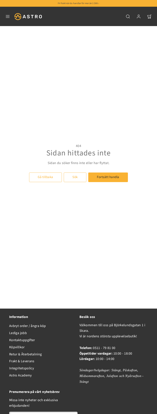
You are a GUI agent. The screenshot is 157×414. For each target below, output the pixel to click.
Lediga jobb (18, 333)
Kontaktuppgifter (22, 340)
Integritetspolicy (21, 368)
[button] (7, 16)
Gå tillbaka (45, 177)
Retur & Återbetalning (25, 354)
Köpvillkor (17, 347)
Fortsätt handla (108, 177)
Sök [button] (75, 177)
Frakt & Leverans (21, 361)
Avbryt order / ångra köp (27, 326)
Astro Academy (20, 375)
